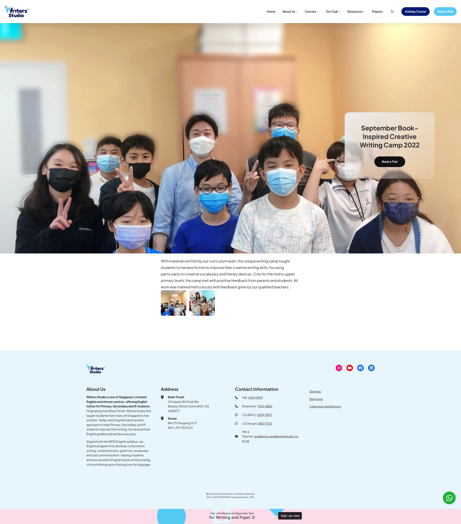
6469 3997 (255, 397)
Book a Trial (389, 161)
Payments (316, 399)
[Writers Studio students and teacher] (202, 303)
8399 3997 (264, 415)
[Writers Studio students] (173, 303)
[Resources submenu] (364, 11)
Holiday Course (415, 11)
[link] (392, 11)
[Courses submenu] (318, 11)
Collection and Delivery (325, 406)
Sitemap (315, 391)
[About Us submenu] (297, 11)
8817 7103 (265, 423)
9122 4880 (265, 406)
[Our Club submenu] (340, 11)
